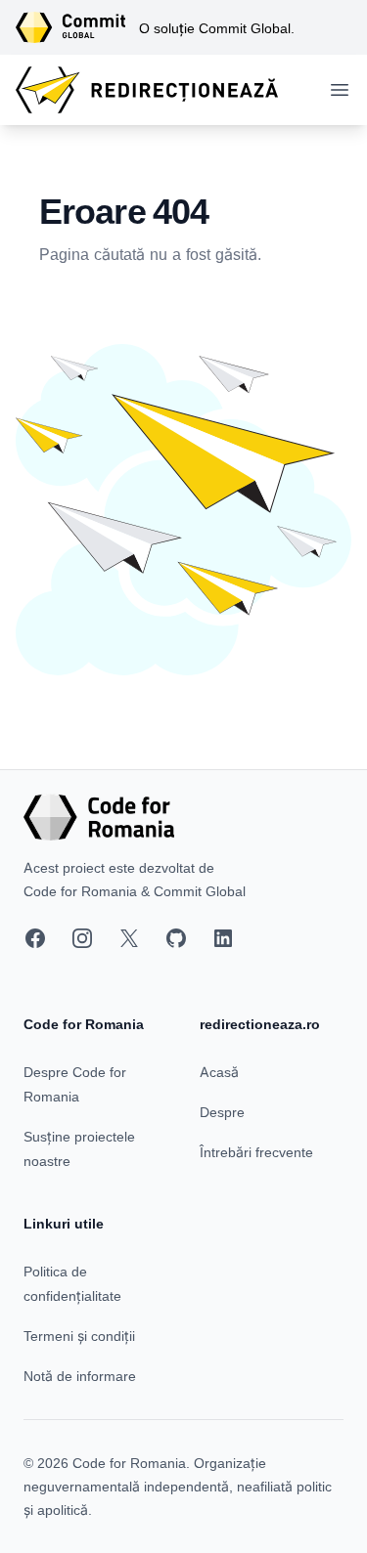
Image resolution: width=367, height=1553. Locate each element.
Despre (222, 1111)
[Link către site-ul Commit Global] (77, 27)
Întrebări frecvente (256, 1151)
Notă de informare (79, 1375)
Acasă (219, 1071)
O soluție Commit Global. (217, 28)
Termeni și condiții (79, 1335)
